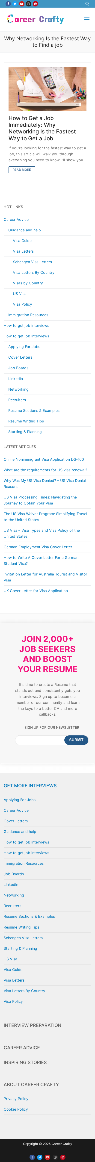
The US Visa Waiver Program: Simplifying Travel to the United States (45, 516)
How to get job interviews (26, 325)
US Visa (20, 293)
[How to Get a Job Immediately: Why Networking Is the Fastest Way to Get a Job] (47, 89)
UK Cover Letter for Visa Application (36, 590)
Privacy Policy (16, 1098)
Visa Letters (23, 251)
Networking (18, 389)
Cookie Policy (16, 1109)
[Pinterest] (35, 3)
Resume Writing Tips (26, 421)
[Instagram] (28, 3)
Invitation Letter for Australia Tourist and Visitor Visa (45, 577)
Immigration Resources (28, 315)
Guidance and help (24, 230)
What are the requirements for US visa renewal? (45, 470)
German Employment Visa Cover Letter (38, 547)
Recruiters (17, 400)
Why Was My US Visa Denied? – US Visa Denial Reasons (45, 483)
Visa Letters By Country (33, 272)
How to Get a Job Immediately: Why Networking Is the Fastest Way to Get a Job (42, 128)
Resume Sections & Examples (33, 410)
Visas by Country (28, 283)
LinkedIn (15, 378)
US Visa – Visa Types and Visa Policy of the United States (42, 533)
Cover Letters (20, 357)
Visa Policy (22, 304)
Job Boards (18, 368)
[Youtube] (21, 3)
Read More (22, 169)
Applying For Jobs (24, 346)
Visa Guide (22, 240)
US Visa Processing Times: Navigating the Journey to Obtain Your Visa (40, 500)
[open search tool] (87, 4)
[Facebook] (8, 3)
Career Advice (16, 219)
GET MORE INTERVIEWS (30, 785)
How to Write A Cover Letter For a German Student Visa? (41, 560)
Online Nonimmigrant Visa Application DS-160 (44, 459)
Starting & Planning (25, 431)
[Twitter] (15, 3)
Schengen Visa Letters (32, 262)
